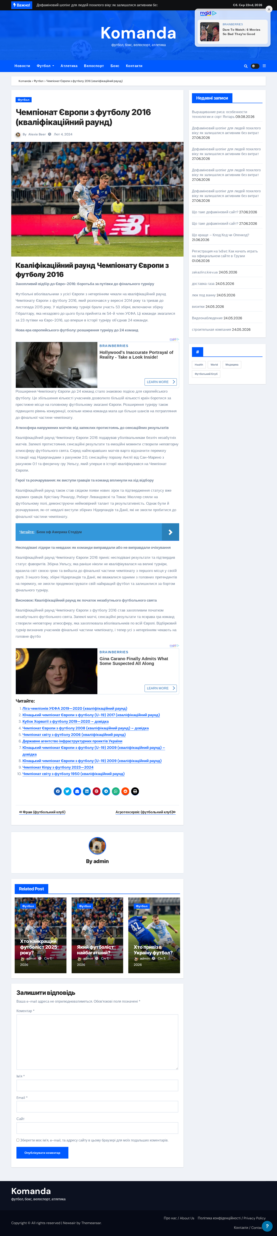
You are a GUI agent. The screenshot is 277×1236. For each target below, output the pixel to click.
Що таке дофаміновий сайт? (215, 212)
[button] (264, 66)
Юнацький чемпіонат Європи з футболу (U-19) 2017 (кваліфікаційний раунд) (91, 715)
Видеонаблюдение (207, 318)
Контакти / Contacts (250, 1227)
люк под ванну (204, 295)
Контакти (134, 66)
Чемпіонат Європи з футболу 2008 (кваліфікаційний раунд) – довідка (86, 728)
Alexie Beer (37, 134)
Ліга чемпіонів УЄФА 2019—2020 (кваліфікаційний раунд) (75, 708)
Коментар (25, 1011)
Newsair (69, 1223)
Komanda (138, 33)
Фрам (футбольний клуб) (43, 812)
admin (101, 861)
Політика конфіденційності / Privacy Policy (232, 1218)
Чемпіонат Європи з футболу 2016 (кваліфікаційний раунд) (83, 117)
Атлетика (69, 66)
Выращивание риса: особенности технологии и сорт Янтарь (219, 114)
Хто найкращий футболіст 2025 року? (38, 946)
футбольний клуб (206, 374)
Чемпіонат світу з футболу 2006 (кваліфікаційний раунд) (74, 734)
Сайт (20, 1119)
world (214, 364)
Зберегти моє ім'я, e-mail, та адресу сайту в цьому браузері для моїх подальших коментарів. (94, 1140)
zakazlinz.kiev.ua (205, 272)
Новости (22, 66)
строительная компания (211, 329)
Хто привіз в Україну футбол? (153, 949)
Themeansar (91, 1223)
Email (22, 1097)
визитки (198, 306)
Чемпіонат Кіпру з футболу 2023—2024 (58, 767)
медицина (231, 364)
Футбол (44, 66)
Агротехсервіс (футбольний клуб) (144, 812)
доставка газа (203, 283)
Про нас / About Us (179, 1218)
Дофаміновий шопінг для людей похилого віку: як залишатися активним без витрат (226, 130)
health (199, 364)
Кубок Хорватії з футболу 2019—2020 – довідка (66, 721)
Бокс (115, 66)
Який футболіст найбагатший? (95, 949)
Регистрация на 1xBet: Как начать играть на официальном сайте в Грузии (225, 253)
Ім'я (20, 1076)
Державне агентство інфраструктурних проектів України (72, 741)
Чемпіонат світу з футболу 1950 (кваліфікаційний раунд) (74, 773)
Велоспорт (94, 66)
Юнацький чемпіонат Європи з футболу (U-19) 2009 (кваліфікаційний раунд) (92, 760)
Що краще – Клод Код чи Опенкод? (220, 235)
